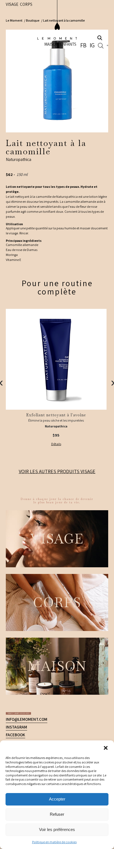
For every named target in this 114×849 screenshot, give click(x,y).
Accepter (57, 799)
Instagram (16, 621)
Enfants (77, 19)
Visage (57, 471)
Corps (12, 644)
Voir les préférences (57, 829)
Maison (60, 19)
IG (97, 20)
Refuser (57, 814)
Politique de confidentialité (78, 682)
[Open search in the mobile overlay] (103, 20)
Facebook (15, 629)
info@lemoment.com (26, 613)
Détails (56, 444)
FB (91, 20)
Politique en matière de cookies (54, 842)
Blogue (13, 675)
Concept (15, 667)
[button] (105, 747)
